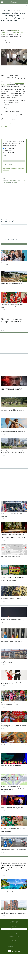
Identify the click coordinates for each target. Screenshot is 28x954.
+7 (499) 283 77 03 (11, 123)
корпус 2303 (14, 182)
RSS (18, 936)
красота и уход (6, 182)
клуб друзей (5, 180)
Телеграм (3, 933)
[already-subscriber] (14, 164)
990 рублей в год (9, 152)
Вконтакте (10, 933)
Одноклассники (23, 933)
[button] (14, 161)
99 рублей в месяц (9, 148)
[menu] (14, 244)
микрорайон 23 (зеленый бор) (17, 180)
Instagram (4, 126)
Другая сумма (8, 150)
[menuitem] (3, 934)
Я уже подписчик (7, 164)
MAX (16, 933)
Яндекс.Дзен (11, 936)
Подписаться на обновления (10, 239)
